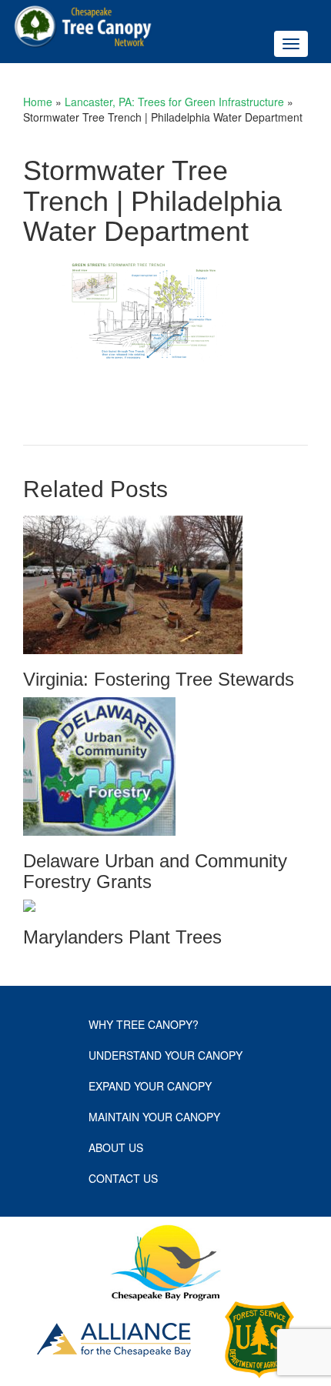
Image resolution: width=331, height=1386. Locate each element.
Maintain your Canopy (154, 1116)
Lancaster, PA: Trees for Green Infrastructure (174, 101)
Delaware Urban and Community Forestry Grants (155, 870)
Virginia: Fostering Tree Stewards (158, 679)
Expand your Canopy (150, 1086)
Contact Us (123, 1178)
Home (37, 101)
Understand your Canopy (165, 1055)
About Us (116, 1147)
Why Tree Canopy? (144, 1024)
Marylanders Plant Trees (122, 937)
